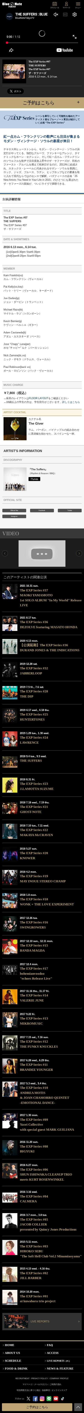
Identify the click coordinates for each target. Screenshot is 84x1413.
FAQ (50, 1345)
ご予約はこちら (51, 102)
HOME (9, 1345)
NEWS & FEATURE (60, 1368)
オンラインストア (59, 1390)
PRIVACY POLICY (39, 1378)
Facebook (42, 510)
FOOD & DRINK (16, 1368)
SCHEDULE (13, 1360)
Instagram (14, 516)
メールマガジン (41, 1384)
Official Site (14, 510)
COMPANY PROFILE (59, 1378)
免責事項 (46, 1390)
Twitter (69, 510)
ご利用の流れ (55, 1384)
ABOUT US (12, 1352)
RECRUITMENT (22, 1378)
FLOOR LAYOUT (38, 398)
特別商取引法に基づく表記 (28, 1390)
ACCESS (52, 1352)
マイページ (27, 1384)
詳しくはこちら (71, 402)
